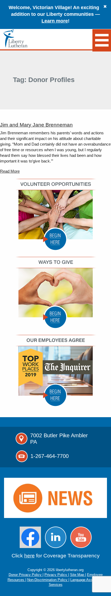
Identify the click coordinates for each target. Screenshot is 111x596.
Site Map (77, 575)
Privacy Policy (56, 575)
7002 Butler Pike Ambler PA (59, 438)
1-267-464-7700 (49, 456)
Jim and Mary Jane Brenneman (36, 125)
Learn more (54, 21)
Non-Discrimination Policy (47, 580)
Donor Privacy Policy (26, 575)
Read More (10, 171)
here (29, 555)
